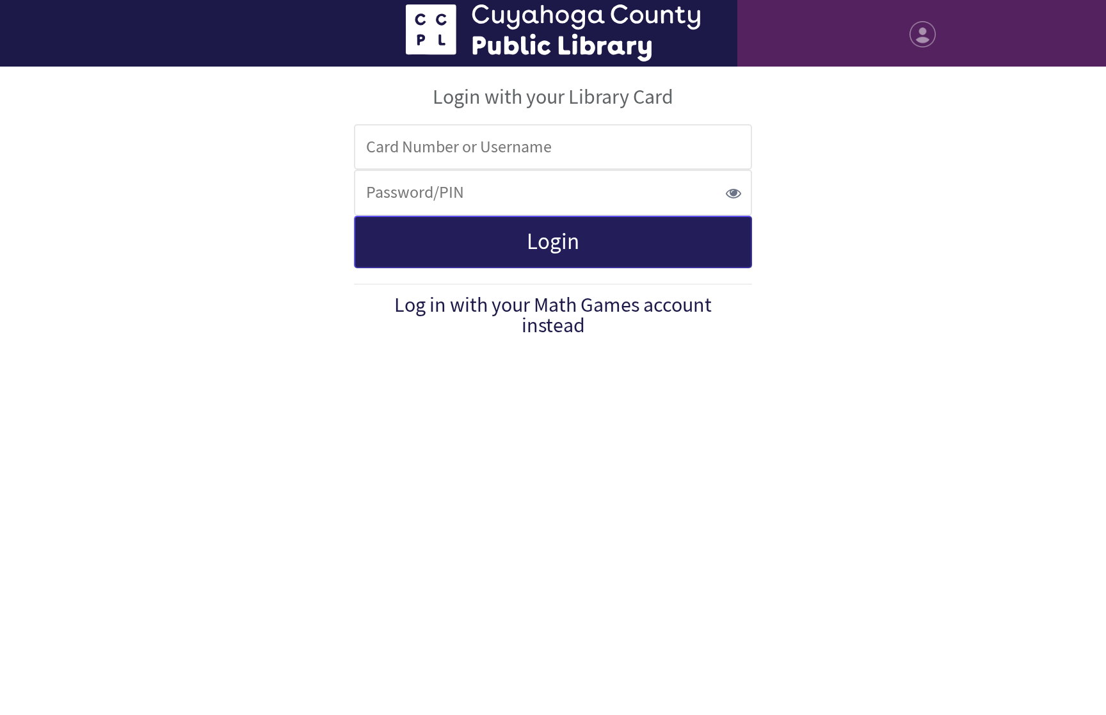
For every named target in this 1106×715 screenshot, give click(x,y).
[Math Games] (553, 33)
